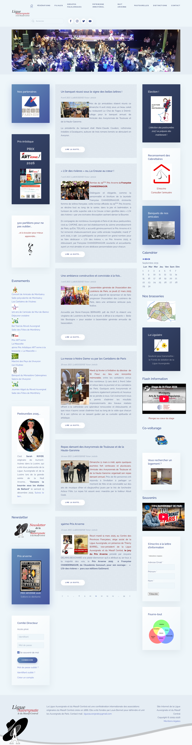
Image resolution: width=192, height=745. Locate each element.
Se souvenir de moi (29, 652)
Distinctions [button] (160, 5)
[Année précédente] (143, 259)
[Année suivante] (147, 259)
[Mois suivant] (149, 259)
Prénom (152, 571)
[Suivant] (130, 596)
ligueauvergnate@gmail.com (98, 714)
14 (113, 596)
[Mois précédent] (145, 259)
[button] (31, 5)
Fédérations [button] (43, 5)
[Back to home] (21, 13)
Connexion (27, 660)
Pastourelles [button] (141, 5)
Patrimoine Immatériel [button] (98, 5)
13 (107, 596)
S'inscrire (161, 188)
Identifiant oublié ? (26, 672)
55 (124, 596)
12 (101, 596)
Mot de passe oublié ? (28, 667)
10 (90, 596)
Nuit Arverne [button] (122, 5)
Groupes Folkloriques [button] (74, 5)
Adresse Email (155, 562)
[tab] (75, 68)
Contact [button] (175, 5)
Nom (151, 581)
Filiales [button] (59, 5)
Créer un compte (25, 677)
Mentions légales (172, 721)
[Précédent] (62, 596)
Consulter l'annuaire (161, 192)
